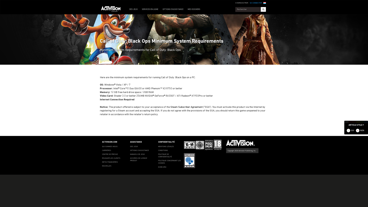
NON (362, 131)
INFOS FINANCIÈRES (110, 162)
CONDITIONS (163, 150)
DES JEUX (133, 9)
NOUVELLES (106, 166)
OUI (352, 131)
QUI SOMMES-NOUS (110, 146)
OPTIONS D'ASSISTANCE (173, 9)
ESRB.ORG (162, 167)
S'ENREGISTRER (241, 3)
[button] (264, 3)
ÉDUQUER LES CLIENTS (111, 158)
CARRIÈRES (106, 150)
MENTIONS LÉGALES (166, 146)
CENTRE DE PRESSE (110, 154)
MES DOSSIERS (194, 9)
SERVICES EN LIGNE (150, 9)
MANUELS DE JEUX (137, 154)
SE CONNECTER (256, 3)
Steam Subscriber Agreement (186, 107)
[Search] (263, 9)
